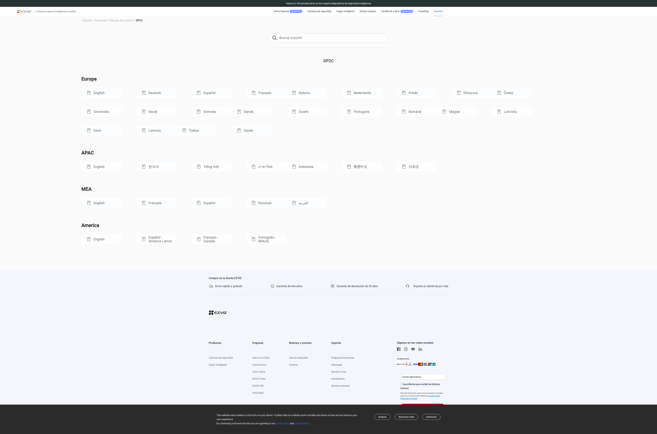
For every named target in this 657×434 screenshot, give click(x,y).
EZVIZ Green (259, 378)
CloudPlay (423, 11)
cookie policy (282, 423)
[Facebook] (399, 349)
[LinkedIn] (421, 349)
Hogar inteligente (345, 11)
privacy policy (301, 423)
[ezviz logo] (24, 11)
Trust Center (258, 371)
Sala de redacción (298, 357)
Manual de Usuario (121, 20)
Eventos (293, 364)
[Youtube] (413, 349)
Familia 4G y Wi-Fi (396, 11)
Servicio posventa (340, 385)
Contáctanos (259, 364)
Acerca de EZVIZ (261, 357)
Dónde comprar (368, 11)
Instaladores (338, 378)
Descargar (336, 364)
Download (100, 20)
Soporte (438, 11)
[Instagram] (406, 349)
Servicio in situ (338, 371)
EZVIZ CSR (258, 385)
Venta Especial (287, 11)
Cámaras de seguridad (319, 11)
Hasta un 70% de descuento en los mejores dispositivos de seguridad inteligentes (328, 3)
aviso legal (257, 392)
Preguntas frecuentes (342, 357)
